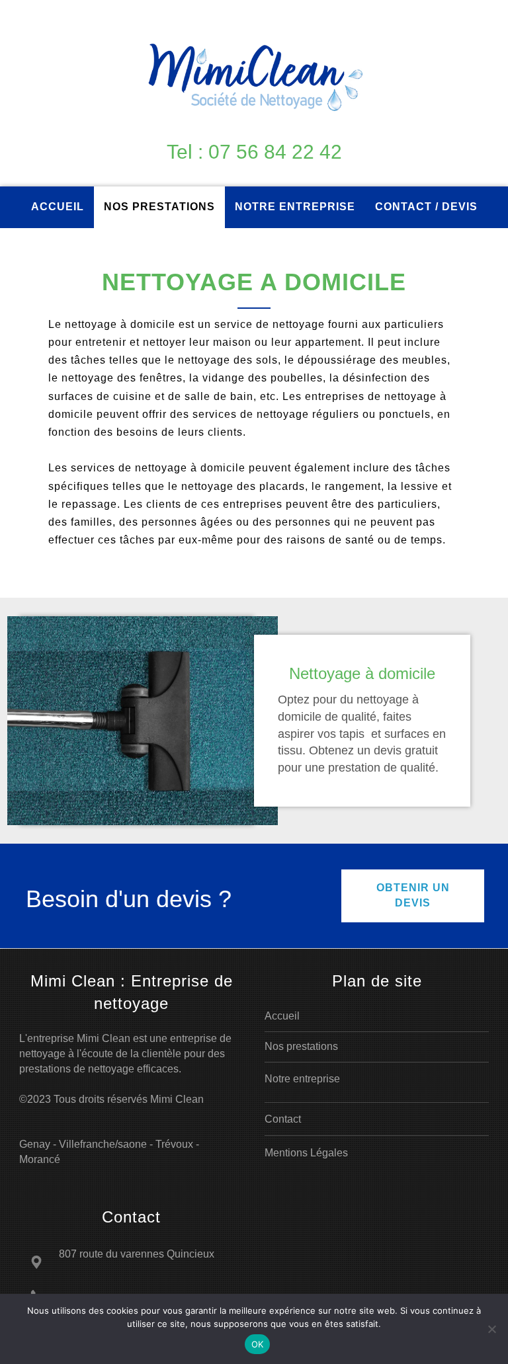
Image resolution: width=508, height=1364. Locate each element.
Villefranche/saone (103, 1144)
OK (257, 1344)
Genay (34, 1144)
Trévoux (174, 1144)
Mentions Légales (306, 1152)
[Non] (491, 1329)
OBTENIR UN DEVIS (413, 895)
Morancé (39, 1159)
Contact (283, 1119)
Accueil (282, 1016)
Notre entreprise (302, 1078)
